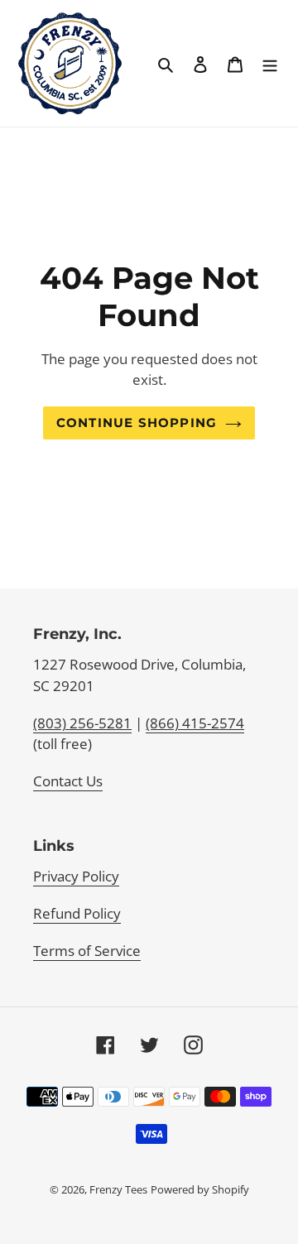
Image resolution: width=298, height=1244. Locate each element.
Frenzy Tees (118, 1189)
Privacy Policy (76, 876)
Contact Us (68, 780)
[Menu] (269, 64)
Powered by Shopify (200, 1189)
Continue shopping (136, 422)
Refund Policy (77, 913)
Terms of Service (87, 950)
